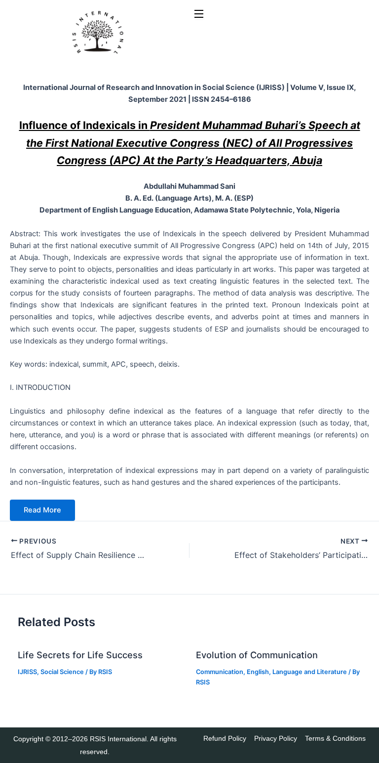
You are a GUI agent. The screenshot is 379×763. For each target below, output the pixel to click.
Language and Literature (309, 672)
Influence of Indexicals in (189, 142)
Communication (219, 672)
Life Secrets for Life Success (80, 654)
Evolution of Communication (257, 654)
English (258, 672)
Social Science (62, 672)
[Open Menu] (199, 14)
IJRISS (27, 672)
